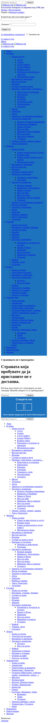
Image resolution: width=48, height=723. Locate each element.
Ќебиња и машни (19, 214)
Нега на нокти (23, 134)
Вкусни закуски (19, 81)
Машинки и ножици (26, 255)
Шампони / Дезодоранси (28, 188)
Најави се (6, 29)
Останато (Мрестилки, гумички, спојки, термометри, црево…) (26, 311)
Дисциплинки (23, 104)
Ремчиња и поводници (27, 177)
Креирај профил (17, 12)
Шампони (21, 250)
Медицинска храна (25, 77)
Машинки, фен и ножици (28, 131)
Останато (21, 106)
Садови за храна (19, 230)
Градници (21, 99)
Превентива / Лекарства (23, 308)
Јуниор (20, 62)
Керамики (21, 333)
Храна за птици (19, 270)
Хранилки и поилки (21, 288)
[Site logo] (7, 5)
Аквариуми (17, 303)
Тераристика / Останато (22, 342)
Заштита (15, 237)
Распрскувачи (18, 317)
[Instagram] (28, 407)
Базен (14, 345)
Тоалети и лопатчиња (21, 207)
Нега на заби (23, 129)
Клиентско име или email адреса (16, 17)
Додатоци (16, 111)
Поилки (15, 232)
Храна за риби (18, 301)
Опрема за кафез (19, 292)
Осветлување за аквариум (23, 305)
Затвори (4, 721)
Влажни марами (24, 185)
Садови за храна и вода (22, 86)
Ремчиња (21, 97)
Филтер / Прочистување (23, 320)
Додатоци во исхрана (21, 272)
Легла (14, 114)
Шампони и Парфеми (27, 124)
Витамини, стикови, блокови (25, 227)
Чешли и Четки (24, 127)
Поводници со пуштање (28, 92)
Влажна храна (23, 69)
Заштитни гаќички (25, 136)
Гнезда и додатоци (20, 295)
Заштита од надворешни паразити (27, 116)
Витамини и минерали (22, 79)
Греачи (15, 327)
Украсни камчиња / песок (23, 340)
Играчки (15, 84)
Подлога (21, 280)
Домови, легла (18, 262)
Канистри (16, 325)
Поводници (22, 94)
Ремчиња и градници (21, 174)
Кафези (15, 259)
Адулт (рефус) (23, 65)
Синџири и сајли (25, 102)
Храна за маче (18, 149)
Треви (20, 335)
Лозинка (5, 24)
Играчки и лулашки (21, 290)
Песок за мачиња (19, 205)
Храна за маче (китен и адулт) (30, 152)
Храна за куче (18, 56)
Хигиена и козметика (21, 118)
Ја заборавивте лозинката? (13, 34)
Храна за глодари (19, 225)
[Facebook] (19, 407)
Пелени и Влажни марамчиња (31, 122)
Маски (15, 109)
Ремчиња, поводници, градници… (27, 89)
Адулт (20, 60)
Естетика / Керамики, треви (24, 330)
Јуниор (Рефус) (24, 67)
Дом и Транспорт (19, 143)
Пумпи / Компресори (21, 322)
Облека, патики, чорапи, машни (26, 141)
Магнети (16, 315)
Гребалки (16, 212)
